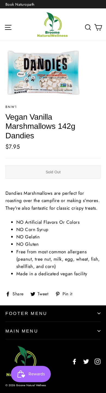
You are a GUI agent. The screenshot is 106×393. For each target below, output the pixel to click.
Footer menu (26, 313)
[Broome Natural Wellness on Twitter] (86, 361)
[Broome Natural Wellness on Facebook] (74, 361)
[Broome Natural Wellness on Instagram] (98, 361)
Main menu (21, 331)
